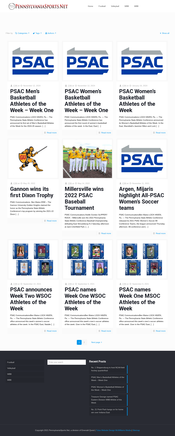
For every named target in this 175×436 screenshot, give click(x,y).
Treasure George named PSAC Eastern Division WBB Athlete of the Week (106, 400)
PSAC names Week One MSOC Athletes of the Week (139, 299)
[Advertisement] (87, 22)
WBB (9, 374)
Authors (50, 33)
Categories (22, 33)
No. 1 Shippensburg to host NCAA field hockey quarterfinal (108, 369)
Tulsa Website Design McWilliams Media (114, 430)
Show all (165, 33)
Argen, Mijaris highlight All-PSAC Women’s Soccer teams (141, 198)
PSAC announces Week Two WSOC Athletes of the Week (31, 299)
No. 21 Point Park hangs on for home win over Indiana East (107, 411)
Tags (38, 33)
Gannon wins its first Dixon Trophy (31, 192)
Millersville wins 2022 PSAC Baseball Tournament (84, 198)
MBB (9, 380)
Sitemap (136, 430)
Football (10, 362)
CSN (15, 86)
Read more (52, 133)
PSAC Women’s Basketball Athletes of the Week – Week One (86, 100)
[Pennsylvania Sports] (38, 6)
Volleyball (11, 368)
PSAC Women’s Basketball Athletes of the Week (137, 100)
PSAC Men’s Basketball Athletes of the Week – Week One (32, 100)
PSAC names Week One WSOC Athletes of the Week (85, 299)
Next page (95, 342)
